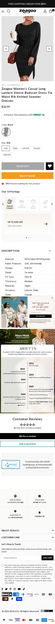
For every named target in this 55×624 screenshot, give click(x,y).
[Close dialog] (52, 298)
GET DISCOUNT (40, 316)
